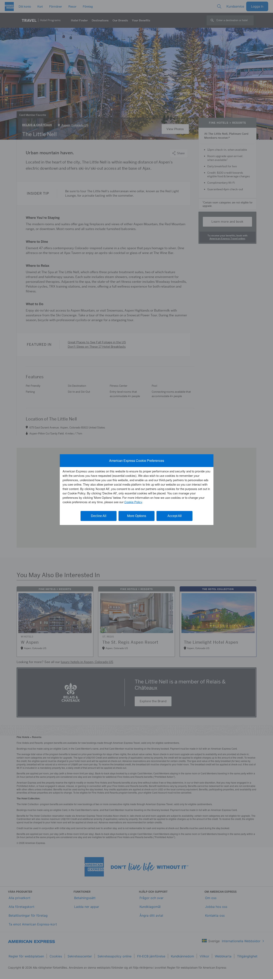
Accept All (174, 516)
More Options (136, 516)
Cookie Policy (133, 502)
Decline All (98, 516)
